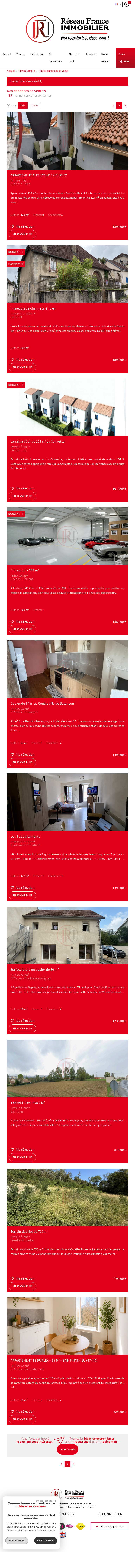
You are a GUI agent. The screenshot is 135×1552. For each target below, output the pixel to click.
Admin (93, 1507)
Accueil (7, 54)
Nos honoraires (74, 1507)
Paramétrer (16, 1540)
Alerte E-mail (74, 57)
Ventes (20, 54)
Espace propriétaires (112, 1526)
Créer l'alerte (68, 1449)
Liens (85, 1507)
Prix (22, 105)
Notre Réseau (105, 57)
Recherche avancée (23, 81)
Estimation (37, 54)
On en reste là (44, 1500)
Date (34, 105)
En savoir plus (22, 234)
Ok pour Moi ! (45, 1540)
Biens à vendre (27, 70)
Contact (91, 54)
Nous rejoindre (124, 57)
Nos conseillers (55, 57)
